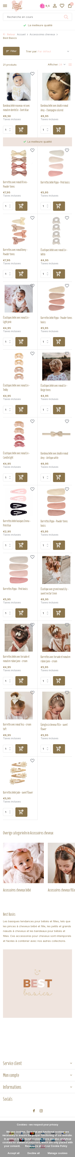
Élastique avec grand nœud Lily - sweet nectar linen (55, 591)
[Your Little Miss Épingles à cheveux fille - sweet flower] (56, 706)
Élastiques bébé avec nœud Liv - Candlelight (16, 455)
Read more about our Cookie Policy (46, 1146)
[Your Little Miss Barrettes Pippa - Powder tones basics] (56, 502)
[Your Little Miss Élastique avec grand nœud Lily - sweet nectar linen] (56, 570)
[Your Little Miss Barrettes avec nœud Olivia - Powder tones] (18, 163)
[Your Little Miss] (21, 6)
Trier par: (31, 51)
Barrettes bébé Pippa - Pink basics (55, 182)
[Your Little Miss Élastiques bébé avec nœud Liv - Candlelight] (18, 434)
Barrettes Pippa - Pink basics (15, 589)
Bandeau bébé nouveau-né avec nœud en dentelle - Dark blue (16, 108)
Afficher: (53, 64)
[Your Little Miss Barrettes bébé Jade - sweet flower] (18, 773)
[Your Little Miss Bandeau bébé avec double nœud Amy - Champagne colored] (56, 87)
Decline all (33, 1153)
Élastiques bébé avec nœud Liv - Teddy (16, 387)
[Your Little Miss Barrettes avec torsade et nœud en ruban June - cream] (56, 638)
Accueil (21, 34)
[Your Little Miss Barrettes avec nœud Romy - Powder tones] (18, 231)
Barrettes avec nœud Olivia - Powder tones (15, 184)
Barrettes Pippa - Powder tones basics (54, 523)
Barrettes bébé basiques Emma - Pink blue (17, 523)
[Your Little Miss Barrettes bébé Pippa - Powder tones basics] (56, 299)
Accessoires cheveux (42, 34)
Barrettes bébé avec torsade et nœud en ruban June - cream (16, 659)
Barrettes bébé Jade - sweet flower (18, 792)
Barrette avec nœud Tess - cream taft (17, 726)
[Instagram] (41, 1111)
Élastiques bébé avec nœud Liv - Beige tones (54, 387)
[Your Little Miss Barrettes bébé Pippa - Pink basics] (56, 163)
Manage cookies (57, 1153)
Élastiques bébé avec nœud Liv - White (54, 252)
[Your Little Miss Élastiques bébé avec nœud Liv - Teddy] (18, 366)
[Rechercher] (66, 17)
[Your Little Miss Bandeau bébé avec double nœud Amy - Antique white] (56, 434)
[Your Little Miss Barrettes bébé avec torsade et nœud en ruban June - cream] (18, 638)
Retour (10, 34)
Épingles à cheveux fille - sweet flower (54, 727)
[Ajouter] (21, 129)
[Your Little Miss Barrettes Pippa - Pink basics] (18, 570)
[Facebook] (34, 1111)
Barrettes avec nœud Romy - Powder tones (15, 252)
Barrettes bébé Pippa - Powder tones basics (56, 320)
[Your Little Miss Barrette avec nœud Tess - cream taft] (18, 705)
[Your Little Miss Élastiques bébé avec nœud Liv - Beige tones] (56, 367)
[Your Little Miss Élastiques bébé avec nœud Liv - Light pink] (18, 298)
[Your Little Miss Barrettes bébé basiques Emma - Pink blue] (18, 502)
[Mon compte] (55, 6)
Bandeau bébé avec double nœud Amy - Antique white (54, 455)
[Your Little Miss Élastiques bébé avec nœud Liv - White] (56, 231)
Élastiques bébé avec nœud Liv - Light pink (16, 319)
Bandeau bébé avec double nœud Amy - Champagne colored (54, 108)
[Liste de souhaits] (62, 6)
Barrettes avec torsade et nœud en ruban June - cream (55, 659)
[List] (70, 64)
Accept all (13, 1153)
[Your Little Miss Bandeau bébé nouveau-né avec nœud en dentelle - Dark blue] (18, 87)
